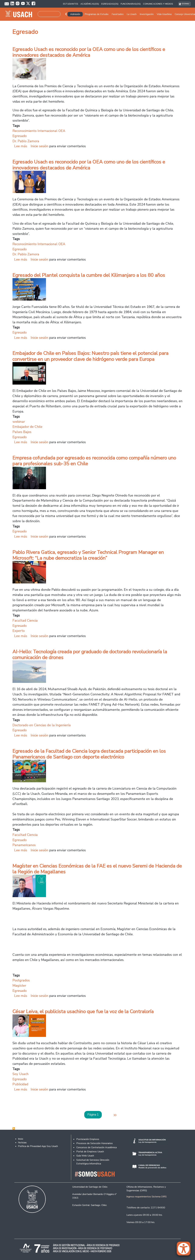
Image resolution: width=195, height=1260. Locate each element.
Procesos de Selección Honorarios (94, 1143)
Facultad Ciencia (25, 620)
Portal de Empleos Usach (90, 1151)
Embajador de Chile (27, 426)
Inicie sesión (39, 146)
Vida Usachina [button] (164, 14)
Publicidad (20, 1084)
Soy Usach (20, 1074)
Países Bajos (21, 431)
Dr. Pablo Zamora (25, 141)
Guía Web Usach (85, 1155)
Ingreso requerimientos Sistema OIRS (146, 1196)
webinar (18, 421)
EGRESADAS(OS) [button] (109, 3)
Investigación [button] (147, 14)
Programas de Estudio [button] (96, 14)
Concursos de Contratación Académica (96, 1147)
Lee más (20, 146)
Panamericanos (24, 845)
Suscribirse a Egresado (13, 1128)
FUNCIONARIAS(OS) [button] (131, 3)
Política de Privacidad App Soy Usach (38, 1146)
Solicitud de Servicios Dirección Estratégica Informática (92, 1161)
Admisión (75, 14)
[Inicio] (20, 14)
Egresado (19, 135)
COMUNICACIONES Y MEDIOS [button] (158, 3)
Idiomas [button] (185, 4)
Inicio (20, 1139)
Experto (18, 630)
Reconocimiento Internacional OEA (38, 130)
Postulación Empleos (87, 1139)
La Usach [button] (131, 14)
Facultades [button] (118, 14)
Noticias (22, 1142)
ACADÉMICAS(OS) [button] (89, 3)
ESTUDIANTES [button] (70, 3)
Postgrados (21, 980)
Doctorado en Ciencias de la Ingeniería (41, 725)
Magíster (19, 985)
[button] (185, 1250)
